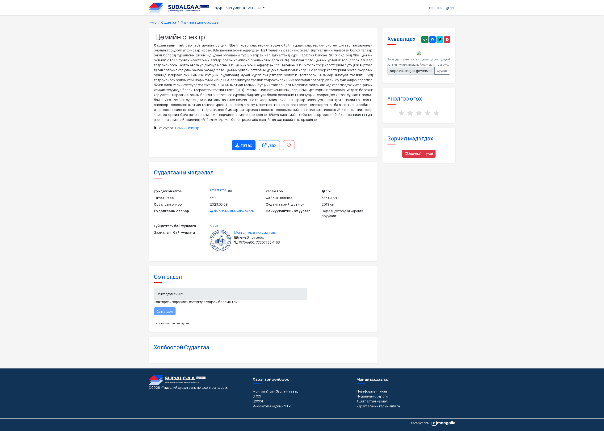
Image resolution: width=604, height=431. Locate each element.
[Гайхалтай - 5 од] (436, 113)
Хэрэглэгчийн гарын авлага (378, 406)
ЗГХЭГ (257, 396)
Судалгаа (168, 22)
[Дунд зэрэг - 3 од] (419, 113)
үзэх (271, 145)
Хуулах (442, 70)
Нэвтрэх (435, 7)
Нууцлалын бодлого (372, 396)
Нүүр (218, 7)
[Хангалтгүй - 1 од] (401, 113)
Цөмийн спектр (187, 128)
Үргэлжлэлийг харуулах (172, 323)
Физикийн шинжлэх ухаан (200, 22)
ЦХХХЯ (258, 401)
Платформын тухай (372, 391)
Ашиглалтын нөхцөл (372, 401)
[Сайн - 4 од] (428, 113)
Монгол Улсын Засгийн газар (275, 391)
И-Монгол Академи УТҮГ (272, 406)
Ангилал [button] (255, 7)
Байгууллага (235, 7)
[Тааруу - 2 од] (410, 113)
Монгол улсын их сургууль (255, 232)
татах (245, 145)
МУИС (214, 226)
